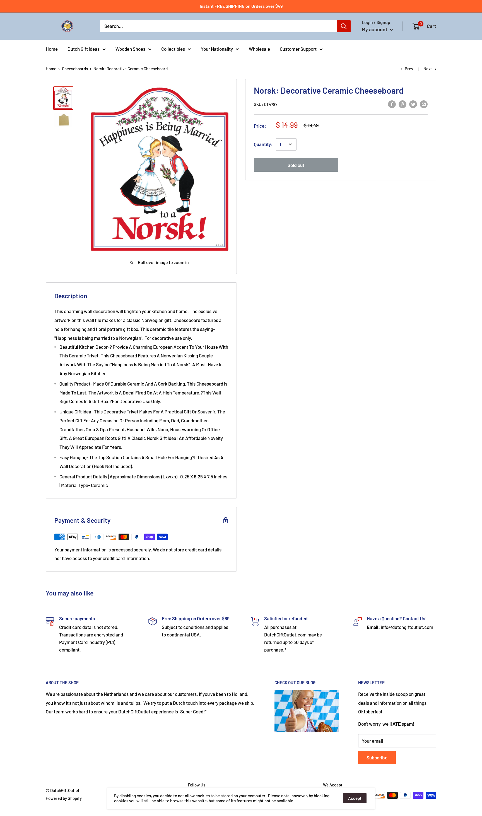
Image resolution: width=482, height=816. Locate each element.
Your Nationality (217, 48)
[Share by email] (424, 103)
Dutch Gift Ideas (84, 48)
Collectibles (173, 48)
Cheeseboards (75, 68)
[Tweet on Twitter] (413, 103)
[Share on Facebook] (392, 103)
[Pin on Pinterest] (402, 103)
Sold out (296, 165)
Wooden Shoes (130, 48)
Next (427, 68)
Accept (355, 798)
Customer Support (298, 48)
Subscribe (377, 757)
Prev (409, 68)
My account (375, 29)
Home (52, 48)
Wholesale (259, 48)
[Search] (344, 26)
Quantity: (263, 144)
